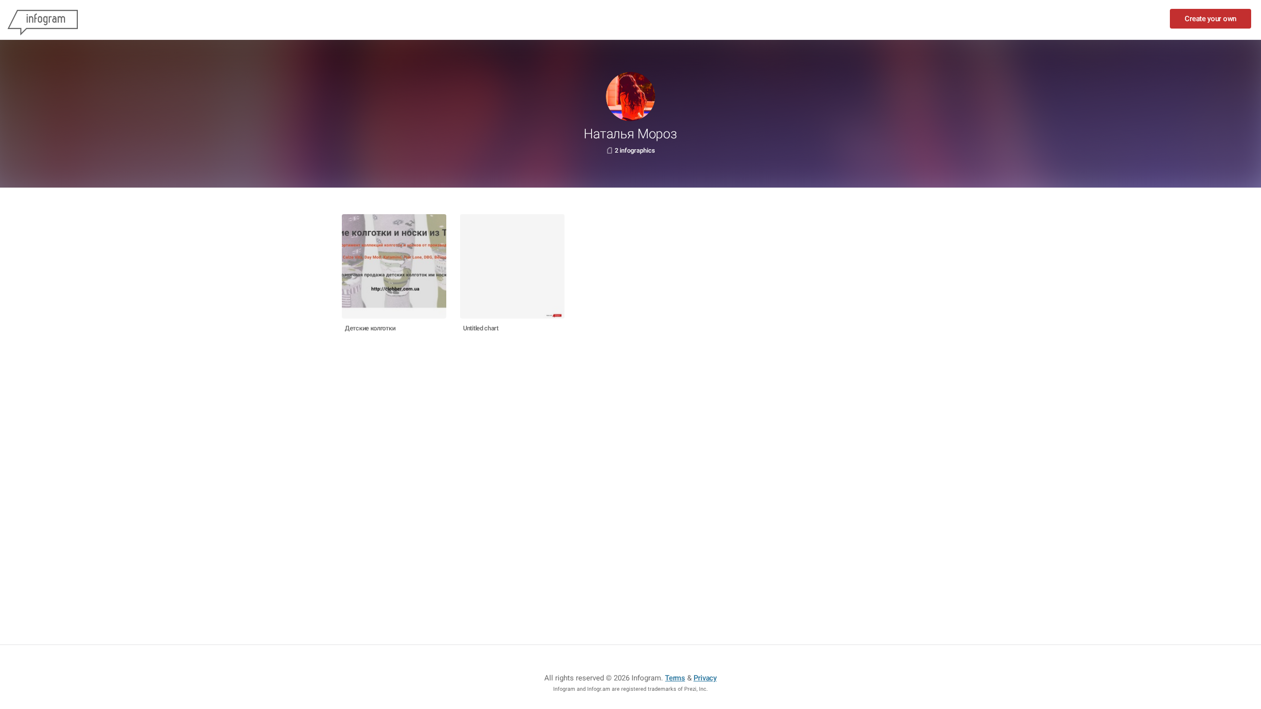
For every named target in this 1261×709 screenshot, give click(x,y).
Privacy (705, 678)
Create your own (1210, 18)
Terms (675, 678)
